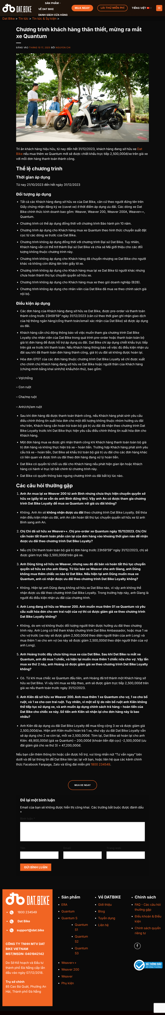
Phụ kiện (67, 983)
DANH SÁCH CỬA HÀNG (53, 14)
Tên (22, 848)
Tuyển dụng (106, 918)
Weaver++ (69, 963)
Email (67, 848)
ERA (64, 904)
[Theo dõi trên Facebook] (137, 946)
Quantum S (69, 918)
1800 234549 (100, 764)
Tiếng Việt (139, 7)
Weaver (67, 976)
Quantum (68, 911)
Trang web (114, 848)
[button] (159, 8)
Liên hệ (103, 925)
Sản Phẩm (52, 3)
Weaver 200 (70, 969)
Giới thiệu (105, 904)
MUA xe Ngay (82, 785)
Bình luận (27, 818)
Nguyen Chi (63, 47)
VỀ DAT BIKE (46, 9)
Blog (101, 911)
